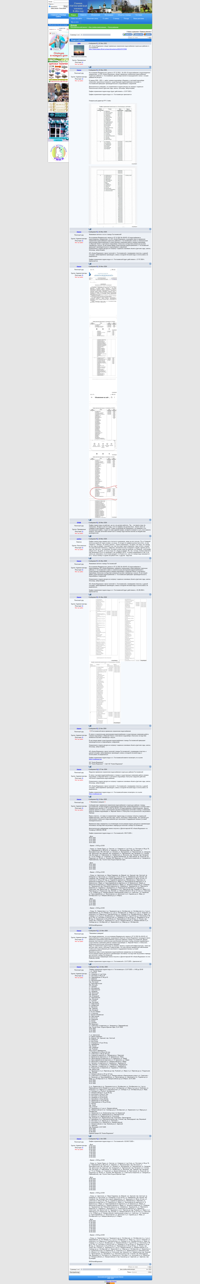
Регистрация (62, 8)
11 (97, 799)
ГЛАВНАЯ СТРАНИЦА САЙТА (58, 15)
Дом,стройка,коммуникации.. (98, 27)
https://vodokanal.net (95, 759)
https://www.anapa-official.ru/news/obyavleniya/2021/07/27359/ (108, 49)
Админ (79, 70)
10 (97, 769)
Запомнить (54, 6)
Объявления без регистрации (58, 25)
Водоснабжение (113, 27)
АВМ (79, 43)
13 (97, 967)
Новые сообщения (133, 31)
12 (97, 930)
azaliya (79, 539)
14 (97, 1139)
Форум (73, 25)
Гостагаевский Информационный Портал (110, 1277)
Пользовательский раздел (78, 27)
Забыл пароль (54, 8)
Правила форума (145, 31)
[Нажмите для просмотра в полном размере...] (113, 133)
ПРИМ (79, 522)
